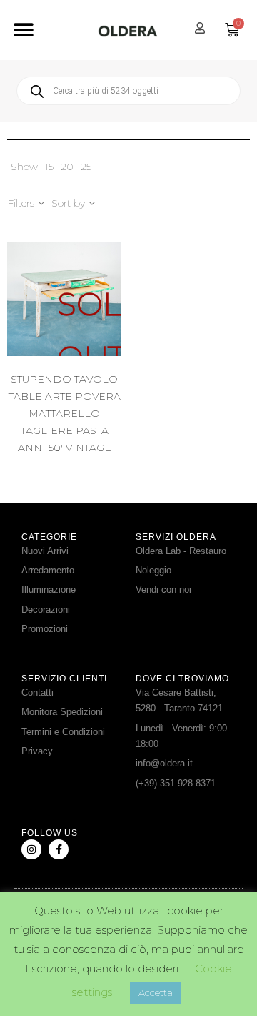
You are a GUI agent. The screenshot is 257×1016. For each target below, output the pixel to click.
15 (49, 166)
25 (86, 166)
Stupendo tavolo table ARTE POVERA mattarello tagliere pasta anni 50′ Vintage (65, 413)
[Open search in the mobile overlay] (128, 90)
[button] (23, 30)
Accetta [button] (155, 992)
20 (67, 166)
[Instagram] (31, 849)
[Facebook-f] (59, 849)
